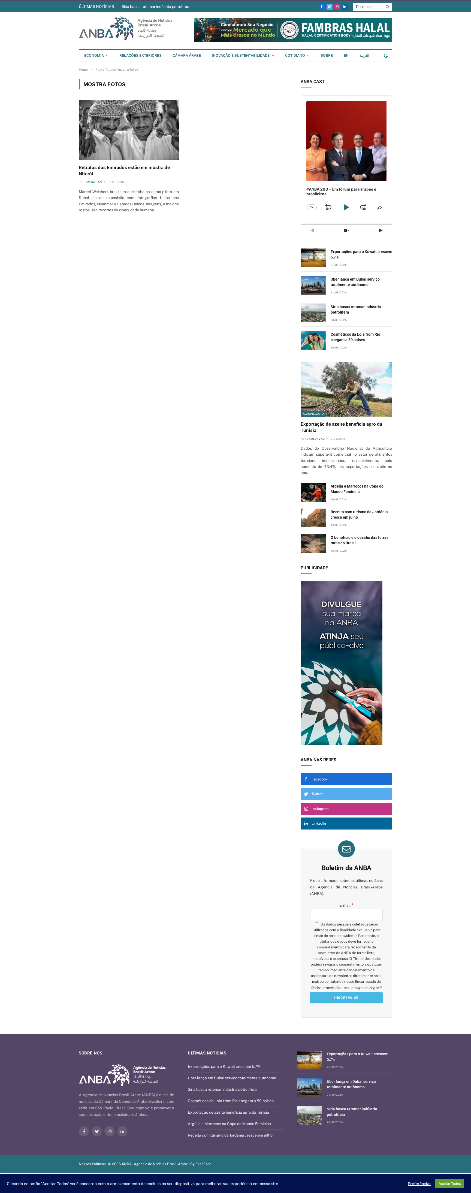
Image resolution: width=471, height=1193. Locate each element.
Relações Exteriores (140, 55)
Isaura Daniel (95, 182)
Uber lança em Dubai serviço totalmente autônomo (355, 282)
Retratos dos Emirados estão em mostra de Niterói (124, 170)
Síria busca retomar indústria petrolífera (156, 6)
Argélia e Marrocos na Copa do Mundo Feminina (357, 489)
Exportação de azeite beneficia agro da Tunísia (341, 427)
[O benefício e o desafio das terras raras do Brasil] (313, 543)
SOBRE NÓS (90, 1053)
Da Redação (316, 438)
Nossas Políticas (92, 1164)
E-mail (346, 905)
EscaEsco (203, 1164)
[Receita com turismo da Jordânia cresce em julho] (313, 518)
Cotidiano (295, 55)
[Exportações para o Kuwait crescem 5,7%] (313, 257)
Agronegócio (313, 413)
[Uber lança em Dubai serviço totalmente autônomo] (313, 285)
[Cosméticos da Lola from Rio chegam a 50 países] (313, 340)
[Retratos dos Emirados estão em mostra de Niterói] (129, 130)
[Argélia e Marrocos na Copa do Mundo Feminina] (313, 492)
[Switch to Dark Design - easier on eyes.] (385, 55)
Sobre (327, 55)
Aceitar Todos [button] (450, 1184)
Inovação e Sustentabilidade (241, 55)
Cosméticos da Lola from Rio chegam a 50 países (355, 337)
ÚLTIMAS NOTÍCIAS (96, 6)
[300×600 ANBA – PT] (346, 663)
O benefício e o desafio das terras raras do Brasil (359, 540)
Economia (94, 55)
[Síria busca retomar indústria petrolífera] (313, 312)
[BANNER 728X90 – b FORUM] (293, 41)
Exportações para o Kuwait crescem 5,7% (361, 254)
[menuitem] (346, 56)
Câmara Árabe (187, 55)
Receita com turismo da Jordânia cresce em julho (359, 514)
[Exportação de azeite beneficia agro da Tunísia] (346, 389)
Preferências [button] (419, 1183)
